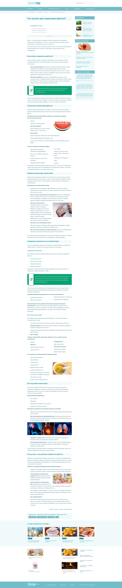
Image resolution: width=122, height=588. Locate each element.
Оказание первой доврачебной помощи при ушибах (84, 81)
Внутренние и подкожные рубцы (86, 561)
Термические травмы (54, 8)
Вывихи (40, 8)
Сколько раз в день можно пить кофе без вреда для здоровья (87, 29)
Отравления (77, 8)
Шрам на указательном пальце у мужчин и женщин (86, 556)
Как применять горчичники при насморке (86, 566)
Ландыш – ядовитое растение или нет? (87, 23)
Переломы (30, 8)
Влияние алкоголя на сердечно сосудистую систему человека (83, 62)
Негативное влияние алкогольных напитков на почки (84, 58)
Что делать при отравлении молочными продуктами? (34, 541)
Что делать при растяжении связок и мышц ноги (84, 98)
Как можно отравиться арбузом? (39, 28)
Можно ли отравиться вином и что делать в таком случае (69, 571)
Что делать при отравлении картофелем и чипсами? (68, 541)
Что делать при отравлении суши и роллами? (86, 541)
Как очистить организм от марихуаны (82, 67)
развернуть (48, 36)
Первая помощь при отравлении (39, 32)
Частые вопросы (90, 8)
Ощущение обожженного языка (86, 571)
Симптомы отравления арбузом (39, 30)
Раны (66, 8)
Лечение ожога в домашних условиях (86, 551)
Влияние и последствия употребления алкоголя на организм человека (84, 52)
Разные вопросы (86, 21)
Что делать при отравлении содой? (35, 558)
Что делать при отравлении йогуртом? (51, 541)
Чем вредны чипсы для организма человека (88, 36)
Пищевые (30, 538)
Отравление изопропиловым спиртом (34, 571)
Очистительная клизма (35, 261)
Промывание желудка (35, 258)
